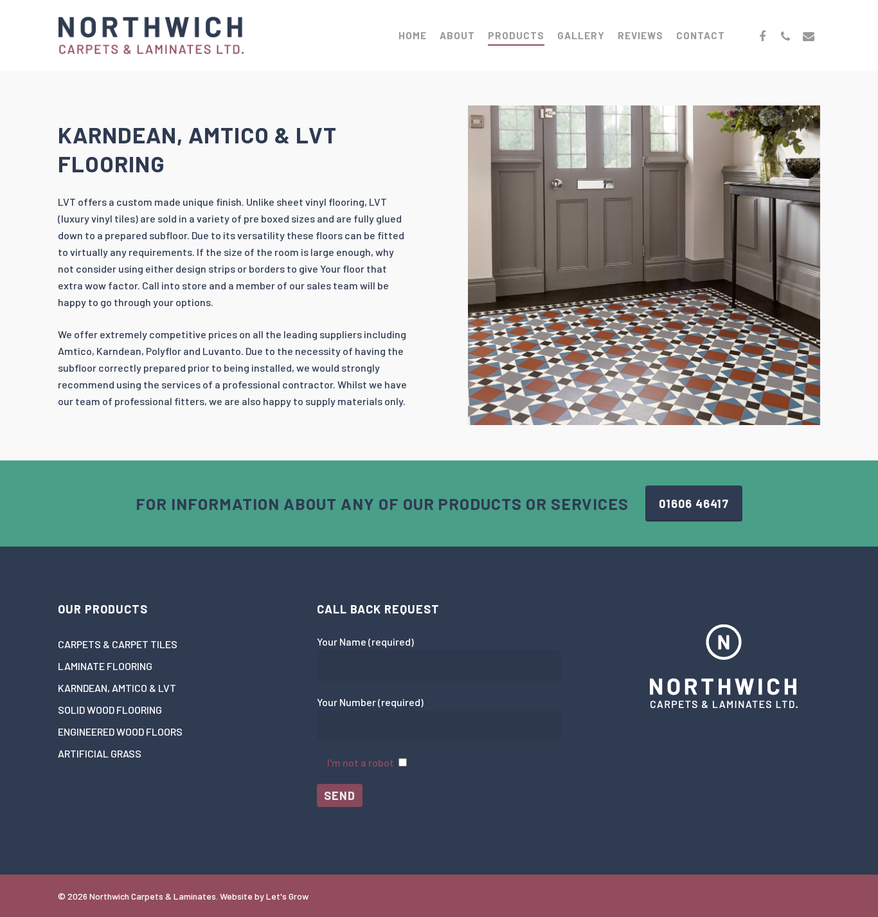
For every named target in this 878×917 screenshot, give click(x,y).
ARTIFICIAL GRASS (99, 753)
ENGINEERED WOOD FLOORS (120, 731)
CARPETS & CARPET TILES (117, 644)
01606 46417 (694, 503)
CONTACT (700, 35)
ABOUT (457, 35)
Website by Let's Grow (264, 896)
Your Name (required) (365, 641)
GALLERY (581, 35)
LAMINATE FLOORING (105, 666)
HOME (413, 35)
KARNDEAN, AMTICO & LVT (117, 688)
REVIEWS (640, 35)
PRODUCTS (516, 35)
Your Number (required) (370, 702)
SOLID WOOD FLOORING (110, 710)
